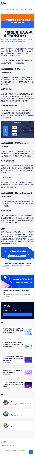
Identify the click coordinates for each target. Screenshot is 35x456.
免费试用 (17, 314)
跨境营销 (30, 9)
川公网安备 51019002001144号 (26, 450)
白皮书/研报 (23, 9)
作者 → (3, 394)
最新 (2, 9)
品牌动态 (12, 9)
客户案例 (17, 9)
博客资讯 (7, 9)
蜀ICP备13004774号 (17, 452)
